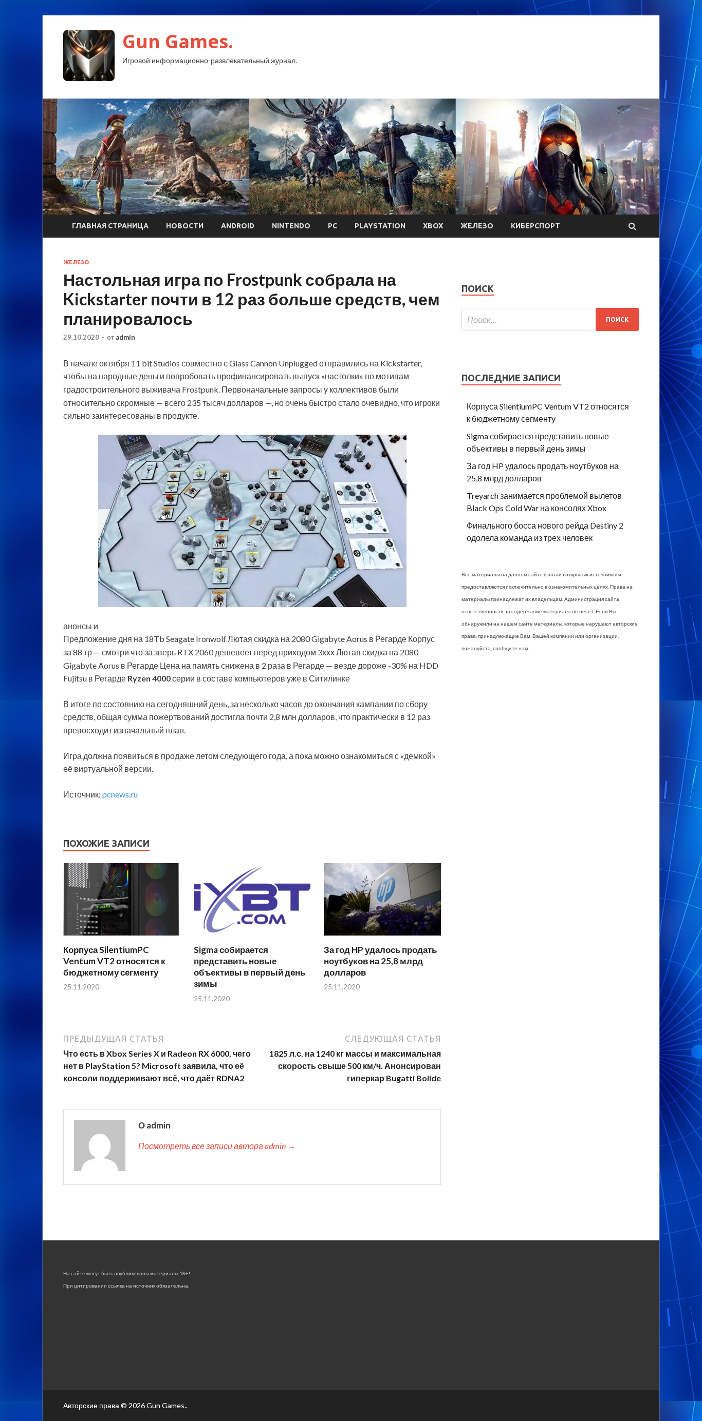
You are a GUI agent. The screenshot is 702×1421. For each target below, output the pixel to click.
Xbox (433, 226)
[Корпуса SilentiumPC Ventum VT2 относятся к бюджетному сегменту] (121, 938)
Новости (185, 226)
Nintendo (291, 226)
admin (125, 337)
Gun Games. (177, 41)
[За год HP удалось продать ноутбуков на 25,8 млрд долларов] (382, 938)
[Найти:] (550, 319)
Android (237, 226)
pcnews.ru (120, 794)
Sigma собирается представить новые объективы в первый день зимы (249, 966)
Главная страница (110, 226)
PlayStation (380, 226)
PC (332, 226)
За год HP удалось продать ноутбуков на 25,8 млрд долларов (380, 961)
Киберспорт (535, 226)
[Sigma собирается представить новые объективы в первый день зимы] (252, 938)
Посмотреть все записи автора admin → (216, 1146)
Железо (476, 226)
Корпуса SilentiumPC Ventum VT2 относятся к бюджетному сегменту (114, 961)
